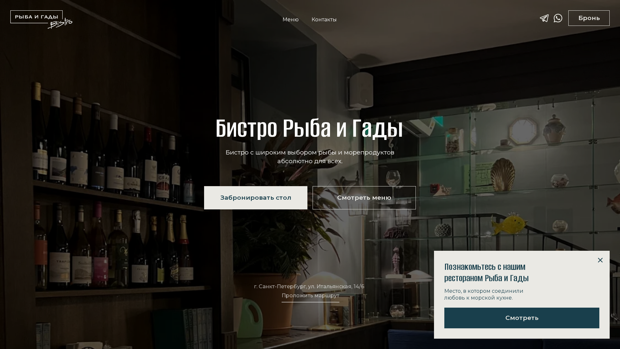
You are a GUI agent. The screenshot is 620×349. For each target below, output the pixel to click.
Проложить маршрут (310, 295)
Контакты (324, 19)
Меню (291, 19)
